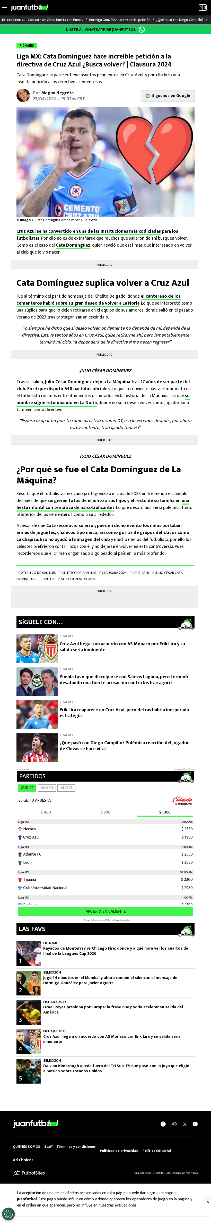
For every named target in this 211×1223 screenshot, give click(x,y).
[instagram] (174, 1124)
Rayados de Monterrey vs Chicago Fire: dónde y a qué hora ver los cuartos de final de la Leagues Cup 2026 (115, 951)
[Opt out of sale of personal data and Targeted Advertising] (8, 1214)
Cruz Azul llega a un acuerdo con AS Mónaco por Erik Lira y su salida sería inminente (122, 647)
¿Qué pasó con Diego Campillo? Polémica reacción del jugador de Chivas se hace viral (124, 746)
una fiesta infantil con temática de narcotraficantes (102, 504)
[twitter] (185, 1124)
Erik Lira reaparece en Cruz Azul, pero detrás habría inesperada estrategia (124, 713)
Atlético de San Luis (78, 573)
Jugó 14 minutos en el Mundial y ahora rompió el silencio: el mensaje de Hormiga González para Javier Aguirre (110, 980)
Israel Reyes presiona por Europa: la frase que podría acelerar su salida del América (113, 1010)
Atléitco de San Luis (38, 573)
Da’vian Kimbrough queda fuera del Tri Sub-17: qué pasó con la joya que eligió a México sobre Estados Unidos (116, 1068)
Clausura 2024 (114, 573)
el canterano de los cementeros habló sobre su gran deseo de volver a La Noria (98, 299)
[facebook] (163, 1124)
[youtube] (195, 1124)
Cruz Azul (141, 573)
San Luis (48, 579)
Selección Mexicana (78, 579)
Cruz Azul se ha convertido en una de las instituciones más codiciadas (88, 231)
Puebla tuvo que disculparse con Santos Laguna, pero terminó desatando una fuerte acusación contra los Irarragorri (124, 680)
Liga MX (67, 636)
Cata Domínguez (73, 245)
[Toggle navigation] (4, 7)
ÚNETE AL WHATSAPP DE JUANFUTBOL (101, 29)
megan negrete (57, 93)
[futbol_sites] (29, 1172)
